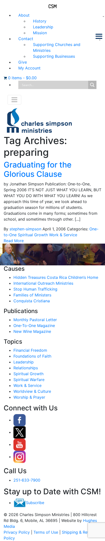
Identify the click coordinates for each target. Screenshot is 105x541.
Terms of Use (45, 532)
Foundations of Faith (32, 356)
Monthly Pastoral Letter (35, 319)
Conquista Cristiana (31, 300)
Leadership (43, 26)
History (39, 21)
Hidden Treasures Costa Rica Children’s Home (55, 277)
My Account (29, 68)
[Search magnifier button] (92, 85)
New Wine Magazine (32, 331)
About (24, 15)
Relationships (25, 367)
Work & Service (63, 234)
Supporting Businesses (54, 56)
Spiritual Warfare (28, 379)
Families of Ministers (32, 295)
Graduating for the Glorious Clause (38, 169)
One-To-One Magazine (34, 325)
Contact (25, 38)
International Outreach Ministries (43, 283)
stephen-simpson (25, 228)
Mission (40, 32)
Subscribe (35, 502)
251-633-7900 (26, 480)
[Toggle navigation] (14, 100)
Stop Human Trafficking (35, 289)
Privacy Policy (17, 532)
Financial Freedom (30, 350)
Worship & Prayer (29, 397)
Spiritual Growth (33, 234)
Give (22, 62)
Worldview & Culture (32, 391)
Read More (14, 240)
